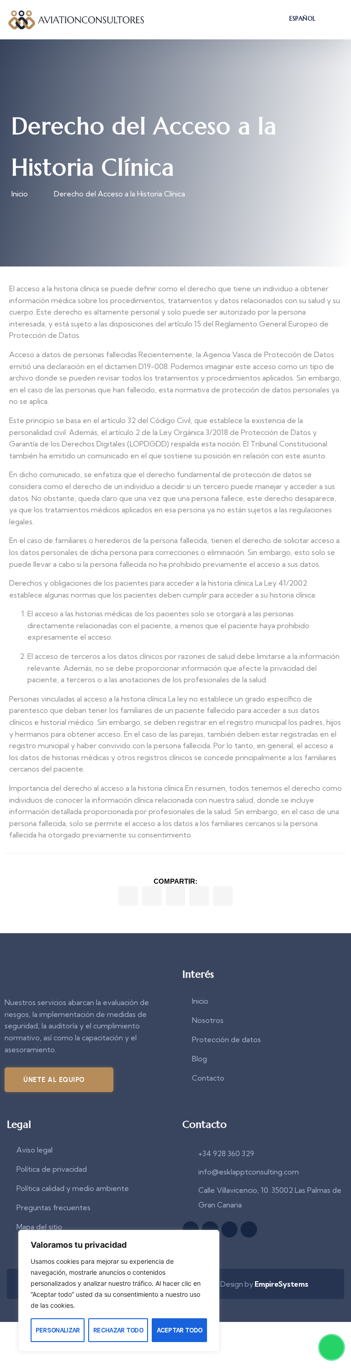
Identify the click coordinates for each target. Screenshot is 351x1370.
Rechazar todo (118, 1330)
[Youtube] (229, 1229)
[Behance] (248, 1229)
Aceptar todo (179, 1330)
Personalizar (58, 1330)
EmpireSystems (281, 1283)
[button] (128, 896)
